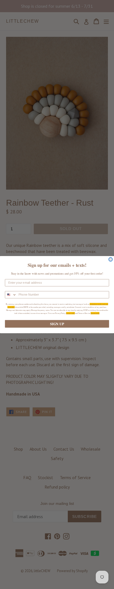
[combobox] (11, 294)
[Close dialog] (111, 259)
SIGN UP (57, 323)
